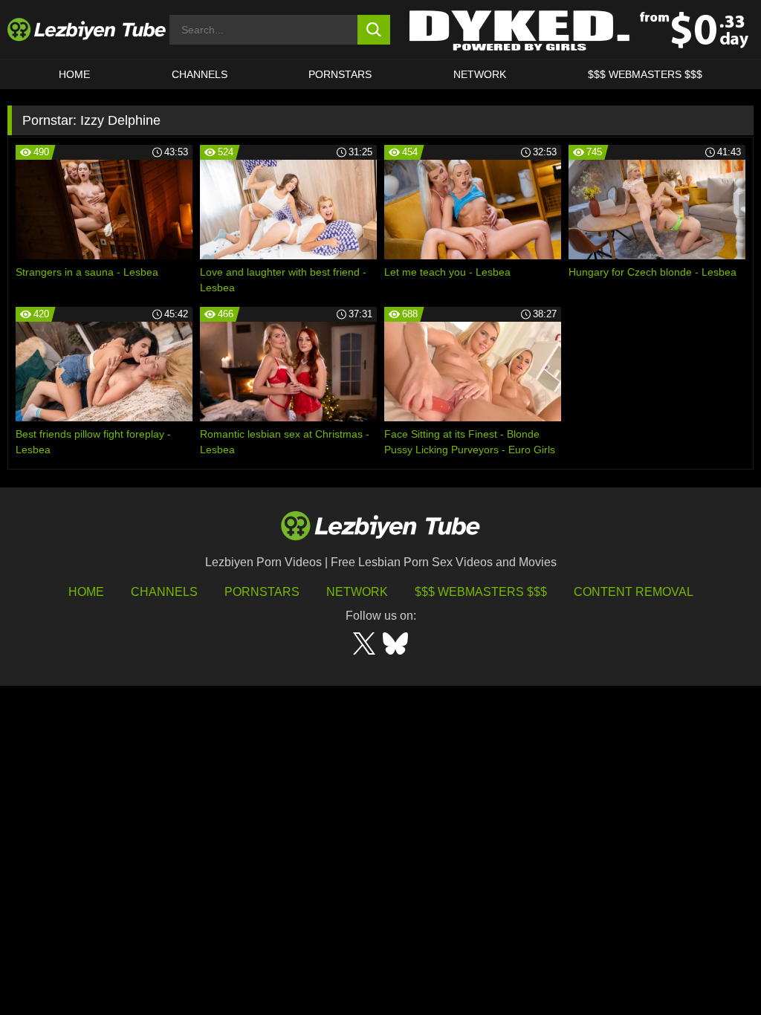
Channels (164, 592)
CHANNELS (199, 74)
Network (479, 74)
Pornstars (340, 74)
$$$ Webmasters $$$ (481, 592)
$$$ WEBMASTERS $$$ (645, 74)
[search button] (374, 30)
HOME (74, 74)
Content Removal (633, 592)
